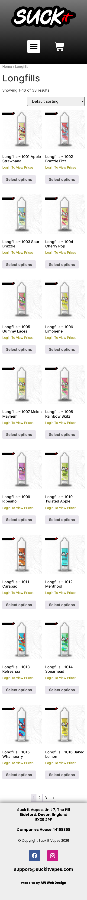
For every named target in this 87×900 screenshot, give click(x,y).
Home (7, 67)
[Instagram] (52, 855)
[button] (33, 46)
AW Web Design (53, 883)
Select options (19, 179)
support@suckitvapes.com (43, 869)
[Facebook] (34, 855)
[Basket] (59, 46)
